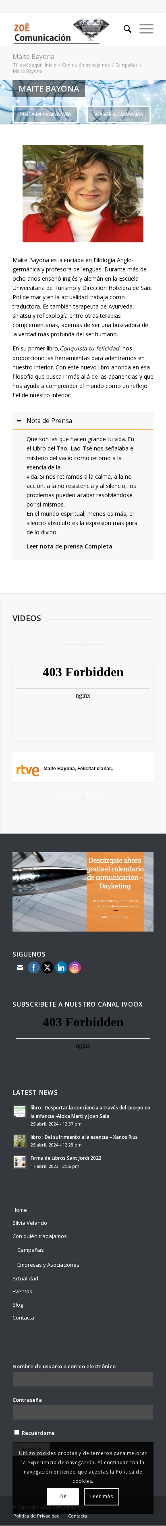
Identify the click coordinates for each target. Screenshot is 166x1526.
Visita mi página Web (45, 114)
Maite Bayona (33, 56)
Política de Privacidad (36, 1516)
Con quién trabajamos (86, 65)
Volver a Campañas (118, 114)
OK (62, 1496)
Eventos (22, 1291)
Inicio (50, 65)
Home (19, 1209)
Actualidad (25, 1278)
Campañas (126, 65)
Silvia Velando (29, 1222)
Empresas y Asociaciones (48, 1264)
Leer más (101, 1496)
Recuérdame (38, 1432)
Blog (17, 1304)
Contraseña (27, 1399)
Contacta (23, 1317)
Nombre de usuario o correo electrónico (64, 1366)
